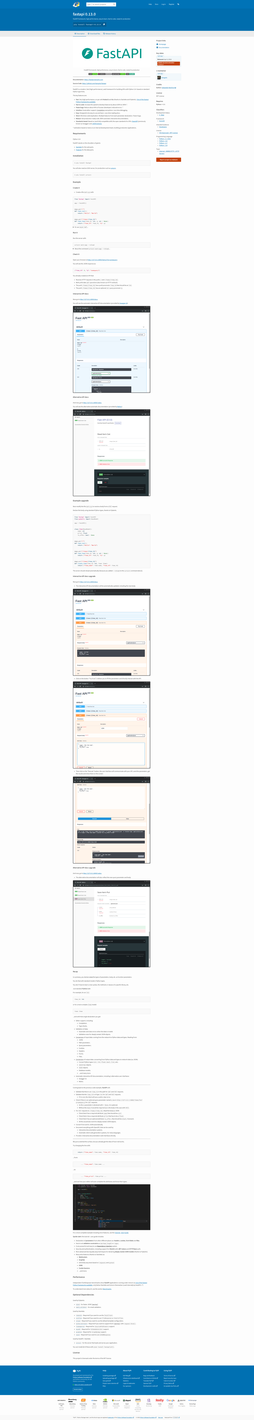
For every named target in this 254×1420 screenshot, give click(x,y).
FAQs (104, 1386)
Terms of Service (169, 1376)
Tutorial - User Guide (121, 1233)
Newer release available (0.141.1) (166, 63)
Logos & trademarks (129, 1383)
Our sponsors (127, 1386)
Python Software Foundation (81, 1377)
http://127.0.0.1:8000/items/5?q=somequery (102, 260)
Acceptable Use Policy (170, 1386)
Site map (160, 1417)
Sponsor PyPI (147, 1383)
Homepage (162, 44)
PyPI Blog (126, 1376)
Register (171, 4)
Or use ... (81, 227)
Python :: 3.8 (163, 145)
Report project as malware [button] (169, 160)
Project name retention (110, 1383)
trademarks (111, 1417)
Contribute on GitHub (149, 1378)
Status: (82, 1385)
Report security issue (170, 1378)
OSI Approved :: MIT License (168, 133)
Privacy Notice (168, 1383)
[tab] (79, 33)
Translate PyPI (147, 1381)
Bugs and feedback (149, 1376)
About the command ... (92, 249)
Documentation (164, 47)
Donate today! (78, 1389)
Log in (164, 4)
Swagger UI (123, 303)
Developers (163, 127)
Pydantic (79, 150)
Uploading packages (109, 1378)
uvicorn (113, 168)
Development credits (149, 1386)
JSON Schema (97, 124)
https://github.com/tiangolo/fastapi (94, 83)
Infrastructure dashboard (130, 1378)
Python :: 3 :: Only (165, 139)
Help (150, 4)
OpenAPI (135, 121)
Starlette (79, 147)
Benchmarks (107, 1289)
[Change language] (178, 4)
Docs (156, 4)
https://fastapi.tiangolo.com (93, 80)
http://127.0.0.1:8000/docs (89, 299)
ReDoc (119, 407)
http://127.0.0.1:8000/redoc (92, 403)
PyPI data (160, 56)
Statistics (126, 1381)
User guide (106, 1381)
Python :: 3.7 (163, 143)
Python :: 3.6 (163, 141)
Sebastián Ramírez (168, 88)
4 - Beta (161, 115)
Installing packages (108, 1376)
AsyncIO (162, 121)
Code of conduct (169, 1381)
